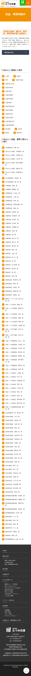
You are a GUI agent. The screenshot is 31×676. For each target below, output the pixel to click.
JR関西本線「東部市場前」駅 (13, 204)
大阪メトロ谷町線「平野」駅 (13, 384)
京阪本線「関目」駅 (11, 249)
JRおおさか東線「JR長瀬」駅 (14, 155)
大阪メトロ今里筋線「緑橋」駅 (14, 318)
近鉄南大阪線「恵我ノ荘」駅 (13, 431)
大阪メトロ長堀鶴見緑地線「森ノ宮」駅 (15, 408)
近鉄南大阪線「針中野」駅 (13, 454)
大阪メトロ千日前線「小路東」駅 (15, 325)
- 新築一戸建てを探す (10, 560)
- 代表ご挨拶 (7, 612)
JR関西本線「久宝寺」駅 (12, 193)
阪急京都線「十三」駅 (11, 516)
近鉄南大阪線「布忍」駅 (12, 428)
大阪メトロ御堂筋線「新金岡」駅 (15, 352)
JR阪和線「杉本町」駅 (12, 219)
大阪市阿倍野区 (9, 125)
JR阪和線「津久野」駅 (12, 223)
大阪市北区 (8, 91)
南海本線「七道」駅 (11, 253)
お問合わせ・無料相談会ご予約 (12, 620)
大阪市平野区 (9, 99)
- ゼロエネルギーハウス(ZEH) (12, 588)
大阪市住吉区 (9, 87)
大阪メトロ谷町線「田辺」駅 (13, 392)
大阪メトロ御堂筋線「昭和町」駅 (15, 356)
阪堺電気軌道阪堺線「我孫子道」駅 (15, 504)
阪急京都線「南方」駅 (11, 520)
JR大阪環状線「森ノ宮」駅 (13, 182)
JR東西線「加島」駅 (11, 185)
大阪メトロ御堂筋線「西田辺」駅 (15, 365)
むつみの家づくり (8, 580)
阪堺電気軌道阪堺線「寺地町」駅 (15, 495)
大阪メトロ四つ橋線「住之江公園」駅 (14, 330)
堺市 (6, 80)
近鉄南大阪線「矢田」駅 (12, 446)
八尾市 (7, 76)
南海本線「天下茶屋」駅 (12, 265)
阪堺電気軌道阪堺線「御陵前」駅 (15, 499)
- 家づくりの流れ (8, 592)
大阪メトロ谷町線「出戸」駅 (13, 377)
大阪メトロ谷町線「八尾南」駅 (14, 373)
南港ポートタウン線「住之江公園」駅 (14, 299)
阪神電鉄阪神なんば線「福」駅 (14, 539)
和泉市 (19, 76)
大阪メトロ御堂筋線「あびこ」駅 (15, 341)
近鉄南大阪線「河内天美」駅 (13, 435)
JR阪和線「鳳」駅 (10, 234)
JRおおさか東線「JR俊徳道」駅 (14, 151)
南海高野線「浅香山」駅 (12, 295)
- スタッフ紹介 (8, 614)
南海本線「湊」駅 (10, 272)
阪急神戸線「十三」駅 (11, 528)
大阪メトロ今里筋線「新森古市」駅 (15, 309)
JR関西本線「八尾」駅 (12, 197)
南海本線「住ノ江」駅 (11, 257)
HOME (2, 6)
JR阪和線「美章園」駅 (12, 227)
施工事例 (5, 569)
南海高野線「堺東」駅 (11, 283)
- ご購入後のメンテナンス (11, 593)
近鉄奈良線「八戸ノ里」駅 (13, 480)
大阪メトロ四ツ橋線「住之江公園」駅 (14, 336)
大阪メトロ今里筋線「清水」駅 (14, 314)
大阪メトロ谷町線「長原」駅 (13, 395)
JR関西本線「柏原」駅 (12, 208)
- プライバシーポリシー (10, 615)
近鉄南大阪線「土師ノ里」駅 (13, 424)
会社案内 (5, 605)
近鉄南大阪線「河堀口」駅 (13, 443)
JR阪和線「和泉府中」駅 (12, 216)
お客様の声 (6, 574)
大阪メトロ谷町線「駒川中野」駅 (15, 403)
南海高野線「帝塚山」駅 (12, 287)
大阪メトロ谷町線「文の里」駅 (14, 388)
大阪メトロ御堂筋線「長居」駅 (14, 369)
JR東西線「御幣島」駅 (12, 189)
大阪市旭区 (8, 102)
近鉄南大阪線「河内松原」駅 (13, 439)
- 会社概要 (7, 610)
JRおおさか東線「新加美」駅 (13, 168)
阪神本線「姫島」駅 (11, 535)
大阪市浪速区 (9, 110)
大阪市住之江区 (9, 83)
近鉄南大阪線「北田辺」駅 (13, 420)
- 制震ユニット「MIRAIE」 (11, 584)
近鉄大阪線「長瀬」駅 (11, 477)
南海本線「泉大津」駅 (11, 268)
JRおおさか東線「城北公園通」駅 (14, 163)
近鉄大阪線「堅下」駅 (11, 465)
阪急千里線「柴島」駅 (11, 524)
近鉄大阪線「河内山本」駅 (13, 473)
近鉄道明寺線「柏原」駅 (12, 492)
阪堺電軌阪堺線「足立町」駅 (13, 513)
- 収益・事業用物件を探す (11, 564)
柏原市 (7, 132)
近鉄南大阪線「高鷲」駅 (12, 461)
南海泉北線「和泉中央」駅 (13, 280)
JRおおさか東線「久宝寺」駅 (13, 159)
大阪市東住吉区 (9, 106)
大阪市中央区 (19, 80)
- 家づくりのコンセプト (10, 586)
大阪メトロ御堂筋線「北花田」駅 (15, 344)
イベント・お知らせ (8, 600)
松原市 (20, 129)
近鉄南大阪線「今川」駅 (12, 416)
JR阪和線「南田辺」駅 (12, 212)
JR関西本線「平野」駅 (12, 200)
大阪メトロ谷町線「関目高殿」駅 (15, 399)
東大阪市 (8, 129)
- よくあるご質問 (8, 595)
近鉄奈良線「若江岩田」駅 (13, 488)
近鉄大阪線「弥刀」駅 (11, 469)
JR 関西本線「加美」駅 (12, 147)
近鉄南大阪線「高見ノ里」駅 (13, 458)
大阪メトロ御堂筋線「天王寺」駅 (15, 348)
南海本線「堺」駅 (10, 261)
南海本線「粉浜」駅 (11, 276)
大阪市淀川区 (9, 114)
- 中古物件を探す (8, 562)
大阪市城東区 (9, 95)
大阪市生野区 (9, 117)
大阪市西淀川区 (9, 121)
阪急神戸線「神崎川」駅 (12, 531)
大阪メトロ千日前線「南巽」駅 (14, 321)
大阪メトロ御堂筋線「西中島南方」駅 (14, 360)
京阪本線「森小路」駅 (11, 246)
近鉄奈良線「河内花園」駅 (13, 484)
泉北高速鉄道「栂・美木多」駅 (14, 412)
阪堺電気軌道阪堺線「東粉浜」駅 (15, 509)
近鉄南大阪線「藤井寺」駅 (13, 450)
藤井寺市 (19, 132)
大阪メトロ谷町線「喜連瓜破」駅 (15, 380)
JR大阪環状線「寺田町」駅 (13, 178)
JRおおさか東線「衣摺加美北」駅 (14, 173)
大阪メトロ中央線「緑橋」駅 (13, 304)
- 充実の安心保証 (8, 590)
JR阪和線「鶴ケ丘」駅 (12, 238)
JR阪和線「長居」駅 (11, 231)
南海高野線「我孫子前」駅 (13, 291)
